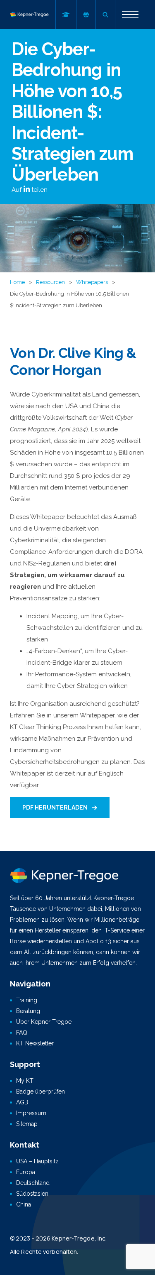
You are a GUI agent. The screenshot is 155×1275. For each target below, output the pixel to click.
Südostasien (32, 1193)
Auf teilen (30, 189)
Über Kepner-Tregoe (44, 1021)
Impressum (31, 1113)
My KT (24, 1080)
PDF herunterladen (55, 807)
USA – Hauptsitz (37, 1161)
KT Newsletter (35, 1043)
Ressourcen (50, 282)
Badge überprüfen (40, 1091)
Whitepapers (92, 282)
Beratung (28, 1011)
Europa (25, 1172)
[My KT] (65, 14)
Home (17, 282)
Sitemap (27, 1124)
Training (26, 1000)
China (23, 1204)
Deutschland (33, 1183)
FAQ (21, 1032)
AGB (22, 1102)
